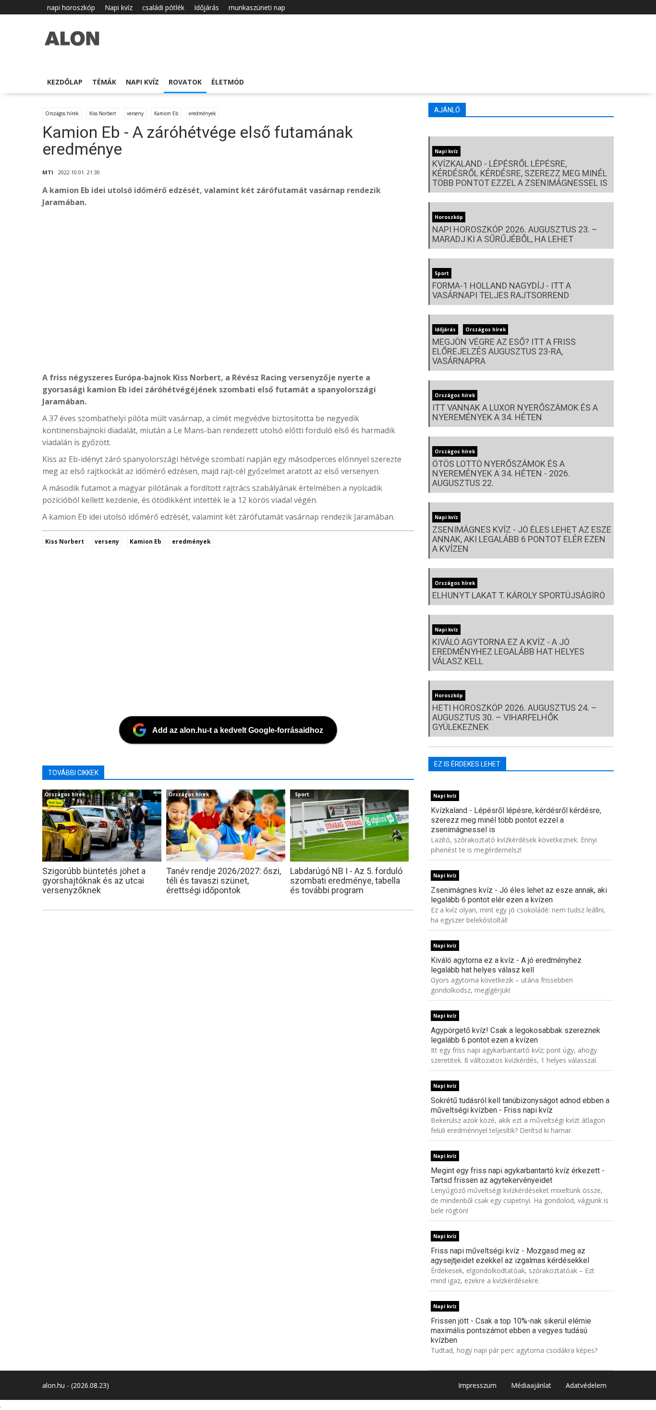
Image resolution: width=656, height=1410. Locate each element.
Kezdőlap (65, 81)
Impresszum (477, 1385)
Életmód (227, 81)
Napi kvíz (119, 7)
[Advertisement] (330, 292)
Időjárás (206, 7)
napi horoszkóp (71, 7)
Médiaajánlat (531, 1385)
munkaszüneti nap (257, 7)
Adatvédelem (586, 1385)
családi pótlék (163, 7)
